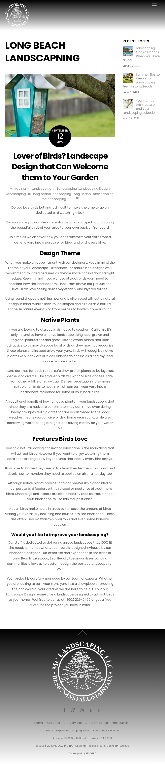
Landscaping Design (94, 188)
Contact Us (99, 723)
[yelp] (91, 710)
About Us (53, 723)
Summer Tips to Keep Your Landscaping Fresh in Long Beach (141, 80)
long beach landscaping (52, 194)
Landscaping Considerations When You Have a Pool (141, 54)
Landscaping (41, 188)
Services (76, 723)
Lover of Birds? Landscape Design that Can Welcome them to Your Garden (60, 167)
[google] (73, 710)
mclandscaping (53, 199)
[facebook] (64, 710)
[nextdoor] (100, 710)
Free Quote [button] (120, 723)
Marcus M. (18, 189)
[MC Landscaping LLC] (17, 25)
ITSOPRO (91, 753)
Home (38, 723)
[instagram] (82, 710)
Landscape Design (20, 594)
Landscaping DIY (19, 194)
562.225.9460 (110, 730)
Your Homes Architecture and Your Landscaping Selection (140, 107)
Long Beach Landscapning (92, 194)
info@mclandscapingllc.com (72, 730)
